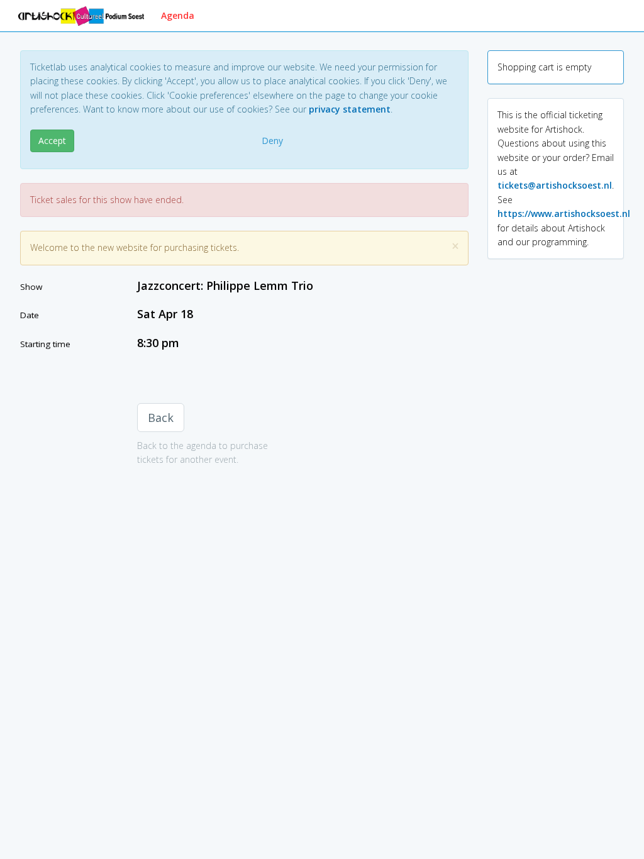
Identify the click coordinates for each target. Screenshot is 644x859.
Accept (52, 141)
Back (161, 417)
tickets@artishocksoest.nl (554, 185)
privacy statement (350, 109)
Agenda (177, 15)
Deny (272, 141)
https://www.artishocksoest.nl (563, 213)
